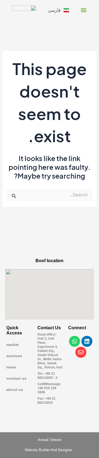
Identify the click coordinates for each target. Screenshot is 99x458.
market (12, 345)
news (11, 367)
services (14, 356)
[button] (83, 10)
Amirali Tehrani (49, 440)
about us (14, 390)
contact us (16, 378)
